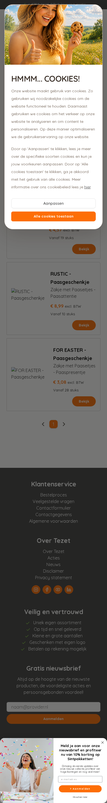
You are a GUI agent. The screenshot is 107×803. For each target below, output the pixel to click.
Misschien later (80, 797)
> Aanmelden (80, 788)
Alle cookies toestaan (54, 216)
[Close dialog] (102, 742)
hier (87, 187)
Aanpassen (53, 203)
